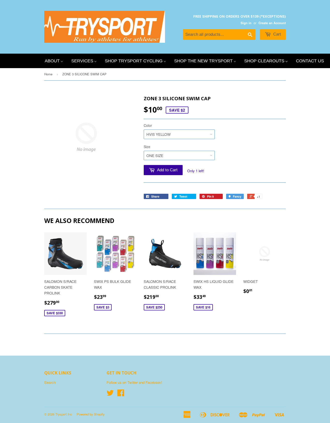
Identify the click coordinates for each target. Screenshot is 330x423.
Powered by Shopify (91, 414)
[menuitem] (54, 61)
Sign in (246, 23)
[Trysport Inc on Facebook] (120, 394)
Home (48, 74)
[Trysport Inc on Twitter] (110, 394)
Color (148, 125)
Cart (276, 34)
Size (147, 146)
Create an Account (272, 23)
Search (50, 382)
